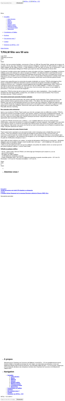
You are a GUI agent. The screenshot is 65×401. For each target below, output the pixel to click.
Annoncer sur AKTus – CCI (11, 44)
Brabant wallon (11, 25)
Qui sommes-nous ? (9, 38)
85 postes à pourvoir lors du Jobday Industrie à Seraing (21, 252)
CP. (2, 187)
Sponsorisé (10, 29)
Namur (9, 20)
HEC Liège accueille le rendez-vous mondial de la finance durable (24, 305)
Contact (6, 41)
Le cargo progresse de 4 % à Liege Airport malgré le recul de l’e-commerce (28, 358)
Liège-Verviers (11, 19)
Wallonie (9, 22)
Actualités (6, 16)
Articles (3, 194)
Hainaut (9, 23)
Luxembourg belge (12, 27)
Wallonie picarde (11, 26)
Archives (6, 35)
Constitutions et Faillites (10, 32)
